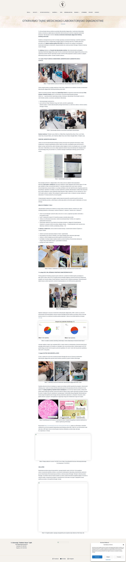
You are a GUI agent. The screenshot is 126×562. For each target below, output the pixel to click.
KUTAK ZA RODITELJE (44, 12)
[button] (123, 544)
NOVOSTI (35, 12)
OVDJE (40, 318)
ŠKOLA (28, 12)
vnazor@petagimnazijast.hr (21, 544)
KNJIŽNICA (54, 12)
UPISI (61, 12)
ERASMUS (76, 12)
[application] (30, 12)
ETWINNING (84, 12)
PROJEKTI (91, 12)
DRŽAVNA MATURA (68, 12)
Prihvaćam (97, 557)
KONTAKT (97, 12)
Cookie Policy (108, 559)
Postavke (119, 557)
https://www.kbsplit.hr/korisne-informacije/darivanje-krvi (58, 425)
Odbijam (108, 557)
